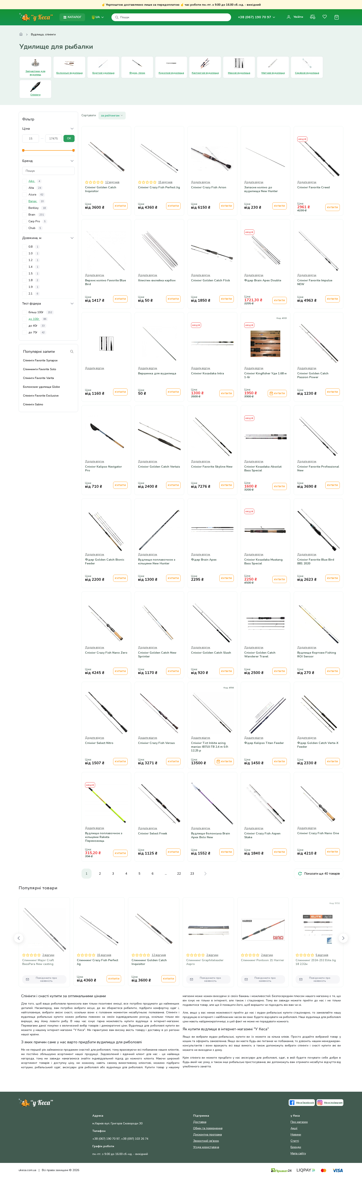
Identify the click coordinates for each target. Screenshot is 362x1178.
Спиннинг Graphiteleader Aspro (205, 962)
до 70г (36, 332)
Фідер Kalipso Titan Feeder (264, 743)
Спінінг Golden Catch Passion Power (312, 375)
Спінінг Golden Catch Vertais (159, 467)
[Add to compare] (255, 356)
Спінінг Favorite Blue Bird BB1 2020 (315, 561)
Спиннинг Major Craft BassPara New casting (38, 962)
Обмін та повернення (207, 1128)
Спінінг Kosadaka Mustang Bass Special (263, 561)
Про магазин (299, 1122)
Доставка (199, 1122)
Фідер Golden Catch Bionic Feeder (104, 561)
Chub (34, 228)
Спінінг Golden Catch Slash (211, 653)
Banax (36, 201)
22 (179, 874)
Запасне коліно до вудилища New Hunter (261, 189)
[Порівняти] (312, 17)
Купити (120, 206)
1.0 (33, 253)
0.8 (33, 247)
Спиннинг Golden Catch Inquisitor (149, 962)
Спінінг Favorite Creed (313, 187)
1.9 (33, 287)
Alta (34, 188)
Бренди (296, 1147)
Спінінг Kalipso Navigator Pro (103, 468)
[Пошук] (116, 17)
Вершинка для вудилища (157, 373)
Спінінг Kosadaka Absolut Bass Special (263, 468)
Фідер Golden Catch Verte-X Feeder (317, 745)
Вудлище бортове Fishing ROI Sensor (316, 654)
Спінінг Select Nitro (99, 743)
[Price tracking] (275, 356)
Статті (295, 1141)
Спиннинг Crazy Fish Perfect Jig (97, 962)
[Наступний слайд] (343, 938)
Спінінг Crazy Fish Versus (156, 743)
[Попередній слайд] (18, 938)
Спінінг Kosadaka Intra (207, 373)
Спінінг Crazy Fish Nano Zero (106, 653)
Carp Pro (37, 221)
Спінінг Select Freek (152, 833)
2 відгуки (48, 955)
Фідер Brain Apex (204, 560)
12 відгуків (112, 182)
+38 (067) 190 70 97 (254, 17)
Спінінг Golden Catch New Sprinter (157, 654)
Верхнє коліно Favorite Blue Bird (105, 282)
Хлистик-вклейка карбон (157, 280)
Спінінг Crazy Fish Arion (208, 187)
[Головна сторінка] (21, 34)
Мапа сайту (298, 1153)
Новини (296, 1135)
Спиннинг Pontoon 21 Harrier (262, 960)
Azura (35, 195)
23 (192, 874)
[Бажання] (324, 17)
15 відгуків (165, 182)
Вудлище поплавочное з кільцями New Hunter (156, 561)
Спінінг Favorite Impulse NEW (314, 282)
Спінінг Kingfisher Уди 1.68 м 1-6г (265, 375)
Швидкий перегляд (106, 170)
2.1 (33, 294)
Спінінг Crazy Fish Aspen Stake (262, 835)
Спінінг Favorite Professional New (318, 468)
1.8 (33, 280)
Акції (294, 1128)
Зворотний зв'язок (206, 1141)
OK (69, 138)
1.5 (33, 273)
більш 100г (40, 312)
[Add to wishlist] (265, 356)
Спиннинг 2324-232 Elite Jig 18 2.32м (316, 962)
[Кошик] (336, 17)
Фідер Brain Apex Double (262, 280)
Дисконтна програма (207, 1135)
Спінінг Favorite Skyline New (212, 467)
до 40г (36, 326)
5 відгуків (322, 955)
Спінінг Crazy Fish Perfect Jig (159, 187)
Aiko (34, 181)
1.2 (33, 260)
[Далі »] (205, 874)
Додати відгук (200, 182)
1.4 (33, 267)
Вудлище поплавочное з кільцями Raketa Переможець (103, 837)
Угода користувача (206, 1147)
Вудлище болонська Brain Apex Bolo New (210, 835)
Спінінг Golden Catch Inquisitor (100, 189)
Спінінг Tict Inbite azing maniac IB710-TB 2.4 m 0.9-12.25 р (210, 747)
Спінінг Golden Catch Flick (210, 280)
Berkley (37, 208)
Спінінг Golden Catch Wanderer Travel (259, 654)
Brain (36, 215)
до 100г (37, 319)
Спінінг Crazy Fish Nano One (318, 833)
